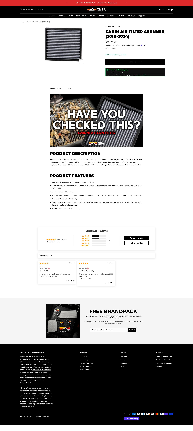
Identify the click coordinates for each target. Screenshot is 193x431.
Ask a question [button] (136, 243)
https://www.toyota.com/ (41, 370)
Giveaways (131, 16)
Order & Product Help (164, 357)
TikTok (122, 366)
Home (22, 22)
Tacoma (61, 16)
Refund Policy (85, 369)
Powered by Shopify (42, 416)
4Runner (51, 16)
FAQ (70, 88)
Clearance (111, 16)
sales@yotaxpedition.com (143, 75)
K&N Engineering (113, 26)
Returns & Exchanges (164, 363)
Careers (159, 366)
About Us (83, 357)
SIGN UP (132, 330)
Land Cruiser (81, 16)
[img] (44, 263)
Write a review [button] (136, 238)
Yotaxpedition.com (40, 398)
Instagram (124, 360)
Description (55, 88)
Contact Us (84, 360)
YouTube (123, 357)
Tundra (70, 16)
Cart (169, 9)
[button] (86, 236)
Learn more (112, 3)
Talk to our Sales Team (164, 360)
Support (141, 16)
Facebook (124, 363)
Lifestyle (121, 16)
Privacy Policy (85, 366)
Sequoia (92, 16)
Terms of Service (86, 363)
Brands (101, 16)
